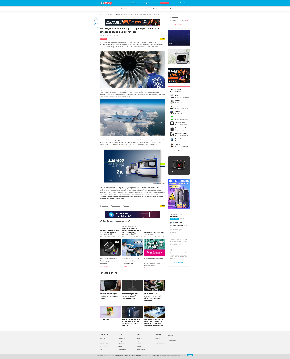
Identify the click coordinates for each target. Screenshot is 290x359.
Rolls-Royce (105, 206)
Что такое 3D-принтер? (180, 172)
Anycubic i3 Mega (180, 122)
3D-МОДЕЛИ (145, 3)
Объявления (144, 9)
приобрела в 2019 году (152, 194)
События (139, 344)
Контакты (170, 335)
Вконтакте (157, 338)
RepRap (177, 117)
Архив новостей (141, 349)
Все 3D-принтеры (178, 150)
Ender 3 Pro (178, 106)
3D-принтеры (121, 338)
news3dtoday (103, 35)
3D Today (102, 14)
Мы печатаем (173, 9)
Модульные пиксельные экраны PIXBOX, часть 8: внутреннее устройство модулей (131, 322)
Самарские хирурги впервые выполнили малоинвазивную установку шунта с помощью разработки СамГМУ (132, 230)
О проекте (102, 338)
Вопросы (182, 218)
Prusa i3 (177, 144)
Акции (133, 9)
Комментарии (174, 218)
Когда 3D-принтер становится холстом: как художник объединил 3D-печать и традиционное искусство (153, 296)
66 (163, 236)
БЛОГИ (120, 3)
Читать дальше (104, 266)
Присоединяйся (179, 24)
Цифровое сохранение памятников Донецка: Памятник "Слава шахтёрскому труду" (130, 296)
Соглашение (103, 341)
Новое (124, 9)
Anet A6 (177, 111)
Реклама (108, 23)
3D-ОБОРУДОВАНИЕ (132, 3)
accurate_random (177, 222)
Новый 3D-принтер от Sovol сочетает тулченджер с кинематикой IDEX (109, 232)
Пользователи (104, 346)
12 (118, 236)
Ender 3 (177, 95)
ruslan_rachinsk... (177, 249)
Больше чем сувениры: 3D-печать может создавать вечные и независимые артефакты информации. (154, 322)
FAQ (101, 349)
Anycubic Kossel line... (181, 133)
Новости (103, 9)
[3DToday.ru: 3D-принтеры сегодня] (106, 4)
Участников (175, 17)
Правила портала (104, 344)
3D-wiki (120, 346)
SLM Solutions (116, 206)
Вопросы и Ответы (159, 9)
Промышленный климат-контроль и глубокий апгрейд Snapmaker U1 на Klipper (109, 296)
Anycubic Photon (179, 139)
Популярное (113, 9)
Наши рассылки (159, 344)
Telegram (157, 341)
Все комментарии (178, 262)
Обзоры (139, 346)
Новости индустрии (142, 338)
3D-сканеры (121, 344)
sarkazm (146, 236)
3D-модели (121, 341)
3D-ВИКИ (155, 3)
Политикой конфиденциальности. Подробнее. (173, 355)
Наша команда (172, 340)
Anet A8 (177, 100)
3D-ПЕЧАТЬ (164, 3)
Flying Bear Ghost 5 (180, 128)
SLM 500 (126, 206)
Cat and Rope (104, 320)
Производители (122, 349)
